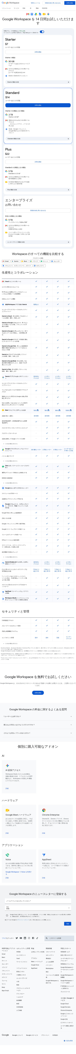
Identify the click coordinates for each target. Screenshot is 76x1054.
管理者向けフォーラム (67, 964)
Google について (17, 1035)
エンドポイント (21, 955)
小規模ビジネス (21, 975)
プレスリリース (65, 991)
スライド (4, 977)
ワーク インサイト (21, 962)
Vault (18, 958)
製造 (17, 985)
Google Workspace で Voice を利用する (19, 873)
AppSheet (34, 968)
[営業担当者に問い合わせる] (53, 3)
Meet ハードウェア (37, 961)
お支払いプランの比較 (37, 952)
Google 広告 (64, 1019)
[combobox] (38, 908)
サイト (4, 984)
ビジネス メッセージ (67, 1022)
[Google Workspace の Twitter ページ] (17, 939)
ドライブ (4, 967)
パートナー (49, 965)
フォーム (4, 980)
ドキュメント (6, 970)
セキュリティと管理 (23, 948)
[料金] (37, 8)
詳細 (7, 788)
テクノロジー (20, 993)
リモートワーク (50, 952)
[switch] (42, 31)
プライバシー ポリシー (23, 920)
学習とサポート (66, 948)
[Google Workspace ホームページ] (10, 3)
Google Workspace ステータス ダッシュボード (67, 969)
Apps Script (5, 990)
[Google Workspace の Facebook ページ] (33, 939)
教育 (17, 1003)
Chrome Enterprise (66, 1010)
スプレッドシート (7, 974)
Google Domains (65, 1007)
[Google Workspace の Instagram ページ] (29, 939)
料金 (32, 948)
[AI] (31, 8)
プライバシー (45, 1035)
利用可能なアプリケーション (8, 950)
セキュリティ (50, 955)
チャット (4, 960)
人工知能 (19, 1010)
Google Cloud (64, 1003)
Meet (3, 957)
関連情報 (49, 948)
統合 (47, 971)
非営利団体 (19, 1007)
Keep (3, 987)
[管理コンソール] (35, 3)
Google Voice (35, 965)
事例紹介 (48, 958)
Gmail (3, 954)
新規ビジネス (20, 971)
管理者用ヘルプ (65, 952)
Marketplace (49, 968)
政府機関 (19, 1000)
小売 (17, 981)
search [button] (47, 938)
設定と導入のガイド (66, 955)
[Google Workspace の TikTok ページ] (37, 939)
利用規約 (55, 1035)
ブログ (4, 938)
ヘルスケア (19, 997)
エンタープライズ (21, 978)
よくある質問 (50, 962)
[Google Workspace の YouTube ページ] (21, 939)
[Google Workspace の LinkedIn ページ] (25, 939)
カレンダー (5, 964)
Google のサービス (32, 1035)
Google (5, 1035)
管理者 (18, 952)
